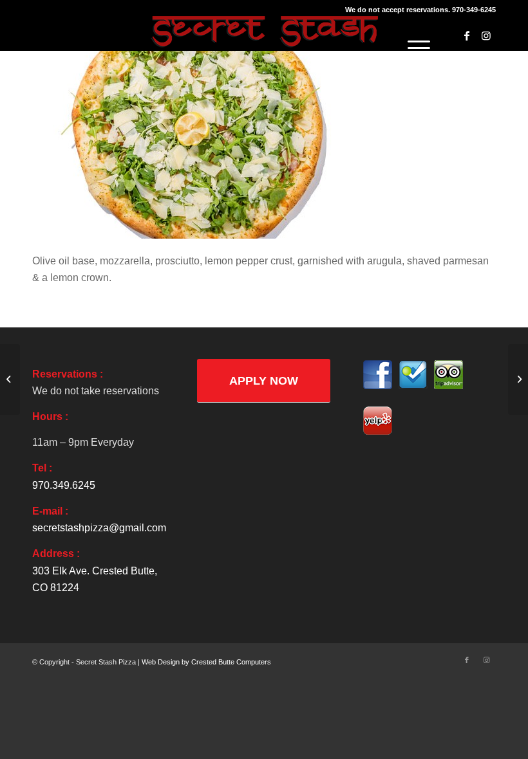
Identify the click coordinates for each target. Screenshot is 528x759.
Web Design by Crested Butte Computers (206, 662)
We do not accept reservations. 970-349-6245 (420, 10)
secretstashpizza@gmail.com (99, 527)
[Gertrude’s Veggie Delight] (10, 379)
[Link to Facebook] (466, 35)
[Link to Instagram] (486, 35)
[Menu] (412, 48)
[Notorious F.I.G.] (518, 379)
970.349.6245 (63, 485)
